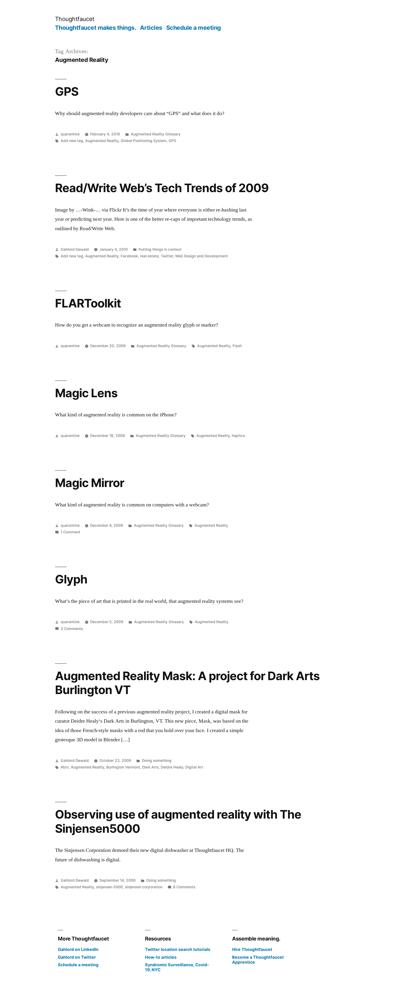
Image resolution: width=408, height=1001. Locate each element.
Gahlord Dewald (75, 249)
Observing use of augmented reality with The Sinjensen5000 (178, 821)
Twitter (167, 256)
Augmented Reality (102, 140)
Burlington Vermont (123, 767)
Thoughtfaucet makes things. (95, 27)
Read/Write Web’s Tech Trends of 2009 (162, 188)
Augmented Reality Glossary (156, 134)
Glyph (71, 579)
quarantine (70, 134)
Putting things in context (160, 249)
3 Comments (72, 628)
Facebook (129, 256)
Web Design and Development (201, 256)
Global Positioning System (143, 140)
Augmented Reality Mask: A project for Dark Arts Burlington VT (187, 683)
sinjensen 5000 (109, 887)
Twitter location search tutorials (177, 949)
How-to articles (161, 957)
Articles (151, 27)
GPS (66, 91)
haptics (238, 435)
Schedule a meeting (193, 27)
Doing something (156, 760)
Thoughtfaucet (74, 18)
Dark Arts (150, 767)
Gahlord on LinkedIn (78, 949)
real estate (149, 256)
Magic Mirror (89, 483)
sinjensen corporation (143, 887)
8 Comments (184, 887)
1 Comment (70, 532)
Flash (237, 346)
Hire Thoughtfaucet (252, 949)
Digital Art (194, 767)
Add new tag (72, 140)
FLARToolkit (88, 303)
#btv (65, 767)
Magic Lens (86, 393)
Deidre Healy (172, 767)
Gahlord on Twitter (77, 957)
